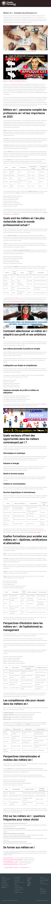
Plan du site (4, 887)
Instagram (29, 883)
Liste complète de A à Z (24, 867)
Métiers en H (11, 867)
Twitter (28, 880)
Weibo (28, 885)
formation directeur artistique (35, 532)
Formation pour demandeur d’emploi (10, 862)
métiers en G (7, 214)
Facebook (29, 878)
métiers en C (16, 214)
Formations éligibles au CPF (8, 861)
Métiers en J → (25, 81)
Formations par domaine (8, 857)
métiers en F (6, 405)
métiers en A (44, 404)
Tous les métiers (18, 81)
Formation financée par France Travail (10, 864)
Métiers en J (17, 867)
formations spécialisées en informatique (17, 301)
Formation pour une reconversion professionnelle (13, 859)
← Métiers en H (11, 81)
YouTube (29, 882)
